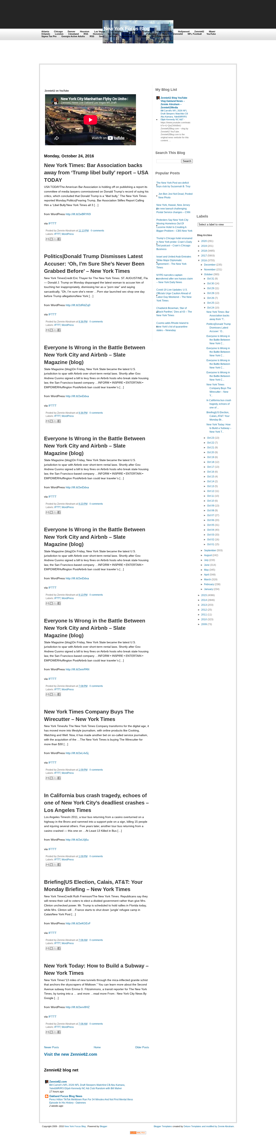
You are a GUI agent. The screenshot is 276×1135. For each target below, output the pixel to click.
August (208, 555)
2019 (204, 246)
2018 (204, 250)
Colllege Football (132, 34)
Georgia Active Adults (73, 36)
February (209, 584)
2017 (204, 255)
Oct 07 (210, 515)
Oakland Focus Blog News (65, 1096)
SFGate (113, 36)
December (210, 264)
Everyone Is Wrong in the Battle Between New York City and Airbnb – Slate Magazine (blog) (94, 354)
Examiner (127, 36)
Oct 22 (210, 442)
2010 (204, 619)
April (206, 574)
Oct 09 (210, 505)
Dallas (165, 34)
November (210, 269)
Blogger (103, 1126)
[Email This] (47, 239)
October (208, 274)
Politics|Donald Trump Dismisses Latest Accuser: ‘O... (218, 328)
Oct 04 (210, 529)
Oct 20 (210, 452)
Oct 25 (210, 302)
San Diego (113, 34)
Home (97, 1047)
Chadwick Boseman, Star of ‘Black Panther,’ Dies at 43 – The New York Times (174, 312)
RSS (86, 34)
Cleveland (73, 34)
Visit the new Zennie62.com (70, 1054)
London (59, 34)
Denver (71, 31)
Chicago (58, 31)
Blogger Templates (163, 1126)
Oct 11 (210, 496)
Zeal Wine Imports (161, 36)
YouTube (211, 34)
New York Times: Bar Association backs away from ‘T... (217, 316)
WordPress (68, 234)
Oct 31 (210, 278)
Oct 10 (210, 500)
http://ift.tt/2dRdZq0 (78, 305)
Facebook (151, 34)
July (206, 560)
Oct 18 (210, 462)
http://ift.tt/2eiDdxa (77, 396)
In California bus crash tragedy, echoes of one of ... (218, 404)
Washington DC (164, 31)
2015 (204, 595)
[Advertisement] (115, 10)
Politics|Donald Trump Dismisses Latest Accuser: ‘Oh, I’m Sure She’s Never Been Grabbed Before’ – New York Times (94, 263)
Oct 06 (210, 520)
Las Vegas (99, 31)
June (207, 565)
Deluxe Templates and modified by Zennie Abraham (209, 1126)
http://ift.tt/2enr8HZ (78, 1007)
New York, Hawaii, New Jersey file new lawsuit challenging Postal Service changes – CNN (173, 209)
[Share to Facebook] (59, 239)
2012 (204, 609)
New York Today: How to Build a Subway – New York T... (218, 428)
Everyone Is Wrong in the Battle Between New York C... (218, 340)
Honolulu (98, 34)
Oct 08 (210, 510)
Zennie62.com (58, 1081)
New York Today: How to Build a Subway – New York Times (96, 969)
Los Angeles (116, 31)
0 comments (97, 230)
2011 (204, 614)
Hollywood (184, 31)
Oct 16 (210, 471)
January (208, 589)
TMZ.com (141, 36)
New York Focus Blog (127, 28)
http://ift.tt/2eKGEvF (78, 923)
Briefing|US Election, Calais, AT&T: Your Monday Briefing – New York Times (93, 885)
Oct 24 (210, 307)
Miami (212, 31)
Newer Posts (51, 1047)
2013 (204, 605)
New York (133, 31)
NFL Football (195, 34)
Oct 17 (210, 467)
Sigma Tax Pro (49, 36)
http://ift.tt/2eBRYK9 (78, 214)
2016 (204, 260)
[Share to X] (55, 239)
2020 (204, 241)
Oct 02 (210, 539)
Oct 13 (210, 486)
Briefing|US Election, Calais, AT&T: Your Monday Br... (218, 416)
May (206, 569)
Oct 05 (210, 525)
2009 (204, 624)
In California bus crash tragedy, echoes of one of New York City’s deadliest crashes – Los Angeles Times (96, 802)
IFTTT (52, 223)
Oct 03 (210, 534)
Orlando (45, 34)
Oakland (147, 31)
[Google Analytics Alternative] (138, 1133)
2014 (204, 600)
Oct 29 (210, 288)
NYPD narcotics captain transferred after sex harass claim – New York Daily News (174, 279)
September (210, 550)
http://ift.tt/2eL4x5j (77, 753)
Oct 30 (210, 283)
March (207, 579)
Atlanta (45, 31)
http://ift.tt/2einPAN (77, 669)
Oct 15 (210, 476)
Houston (84, 31)
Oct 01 (210, 544)
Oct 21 (210, 447)
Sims (101, 36)
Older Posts (142, 1047)
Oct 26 (210, 298)
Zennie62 (199, 31)
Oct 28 (210, 293)
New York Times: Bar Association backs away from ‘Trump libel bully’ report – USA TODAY (96, 172)
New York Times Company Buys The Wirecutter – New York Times (89, 715)
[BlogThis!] (51, 239)
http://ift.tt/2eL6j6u (77, 839)
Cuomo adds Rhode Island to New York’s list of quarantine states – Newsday (172, 327)
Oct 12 (210, 491)
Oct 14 (210, 481)
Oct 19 (210, 457)
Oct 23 (210, 437)
